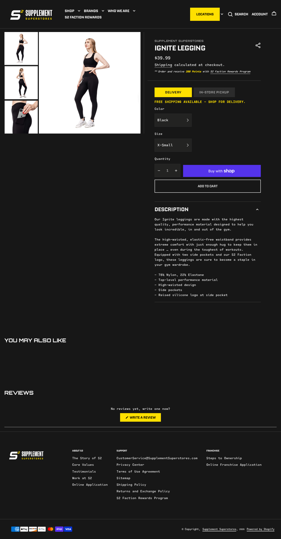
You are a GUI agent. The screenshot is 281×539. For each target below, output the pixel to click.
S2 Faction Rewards (83, 17)
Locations (205, 14)
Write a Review (145, 418)
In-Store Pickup (214, 92)
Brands (91, 11)
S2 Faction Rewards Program (230, 71)
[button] (274, 14)
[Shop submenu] (79, 11)
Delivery (173, 92)
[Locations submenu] (222, 14)
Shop (69, 11)
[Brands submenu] (103, 11)
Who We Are (118, 11)
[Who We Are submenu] (134, 11)
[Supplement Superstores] (31, 14)
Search (241, 14)
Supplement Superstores (219, 529)
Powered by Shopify (260, 529)
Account (260, 14)
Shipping (163, 65)
